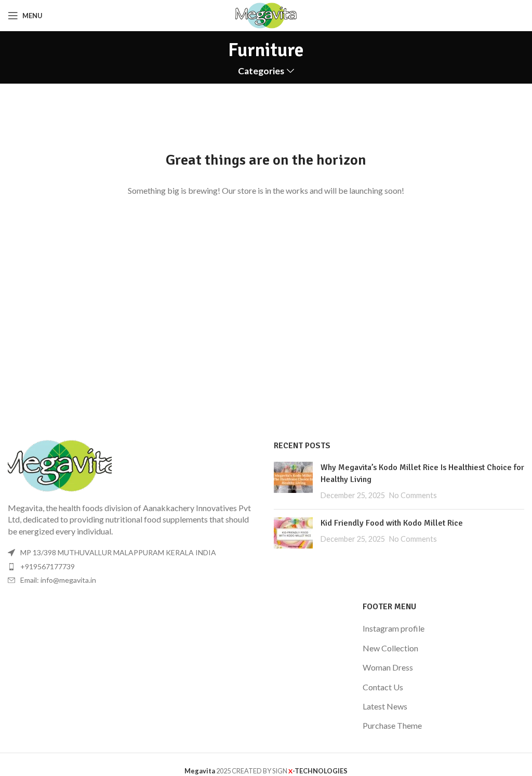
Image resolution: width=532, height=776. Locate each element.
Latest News (385, 706)
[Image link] (60, 465)
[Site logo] (266, 14)
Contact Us (383, 687)
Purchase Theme (392, 725)
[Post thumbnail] (293, 481)
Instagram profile (393, 628)
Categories (261, 71)
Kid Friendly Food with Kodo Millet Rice (392, 523)
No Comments (413, 495)
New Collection (390, 648)
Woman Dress (388, 667)
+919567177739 (47, 566)
